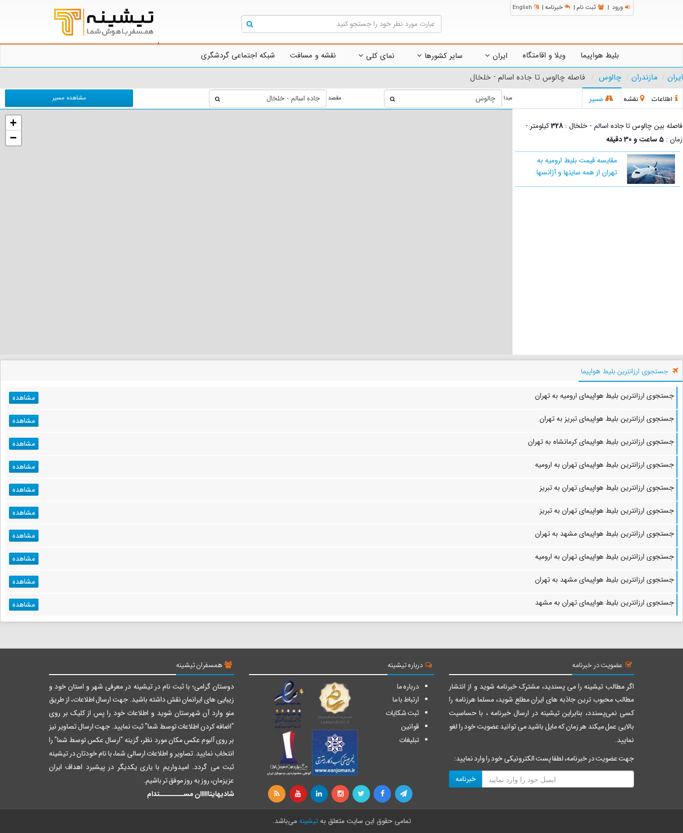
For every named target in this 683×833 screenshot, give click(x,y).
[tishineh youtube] (298, 794)
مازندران (645, 77)
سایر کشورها (442, 56)
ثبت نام (586, 7)
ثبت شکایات (402, 713)
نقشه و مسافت (313, 55)
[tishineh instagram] (341, 794)
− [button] (13, 137)
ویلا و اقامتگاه (544, 55)
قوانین (410, 726)
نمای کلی (379, 56)
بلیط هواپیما (599, 55)
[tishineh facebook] (383, 794)
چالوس (610, 77)
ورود (617, 7)
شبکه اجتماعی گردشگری (238, 55)
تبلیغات (409, 740)
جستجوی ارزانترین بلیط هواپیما (624, 371)
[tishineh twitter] (362, 794)
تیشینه (308, 821)
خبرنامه (553, 7)
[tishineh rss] (278, 794)
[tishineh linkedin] (320, 794)
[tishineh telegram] (404, 794)
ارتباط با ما (405, 699)
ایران (499, 56)
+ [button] (13, 122)
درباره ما (408, 686)
